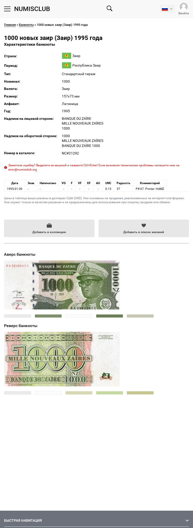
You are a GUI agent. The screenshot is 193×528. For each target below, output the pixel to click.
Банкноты (26, 25)
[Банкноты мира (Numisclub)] (32, 9)
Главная (10, 25)
